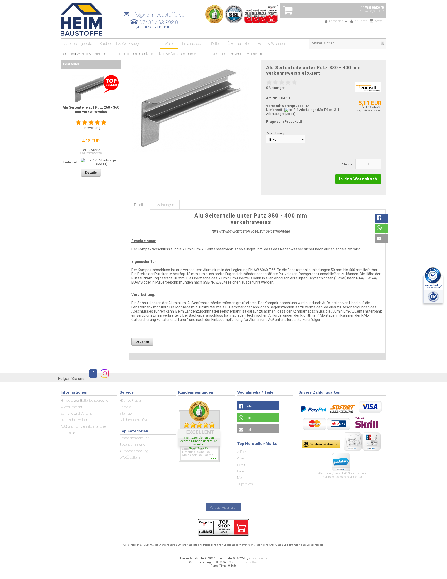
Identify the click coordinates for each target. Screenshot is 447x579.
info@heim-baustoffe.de (154, 15)
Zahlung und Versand (77, 413)
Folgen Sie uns (71, 378)
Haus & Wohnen (271, 43)
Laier (240, 471)
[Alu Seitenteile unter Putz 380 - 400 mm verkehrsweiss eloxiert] (190, 108)
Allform (242, 452)
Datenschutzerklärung (77, 420)
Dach (152, 43)
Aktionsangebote (78, 43)
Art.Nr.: (272, 98)
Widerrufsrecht (71, 407)
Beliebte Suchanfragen (136, 420)
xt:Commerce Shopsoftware (243, 562)
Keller (215, 43)
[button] (381, 218)
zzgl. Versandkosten (369, 110)
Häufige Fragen (131, 400)
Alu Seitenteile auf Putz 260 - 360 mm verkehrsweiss (91, 109)
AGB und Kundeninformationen (84, 426)
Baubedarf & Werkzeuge (120, 43)
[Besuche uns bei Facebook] (91, 378)
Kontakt (125, 407)
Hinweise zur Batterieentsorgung (84, 400)
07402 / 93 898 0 (158, 22)
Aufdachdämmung (134, 451)
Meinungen (165, 205)
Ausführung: (276, 133)
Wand (169, 43)
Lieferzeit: (275, 110)
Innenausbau (192, 43)
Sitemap (126, 413)
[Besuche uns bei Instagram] (103, 378)
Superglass (245, 484)
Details (139, 205)
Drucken (142, 342)
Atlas (240, 458)
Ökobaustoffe (239, 43)
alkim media (258, 558)
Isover (241, 465)
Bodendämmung (132, 444)
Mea (240, 478)
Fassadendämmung (135, 438)
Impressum (69, 433)
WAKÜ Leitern (130, 457)
